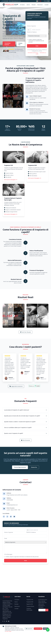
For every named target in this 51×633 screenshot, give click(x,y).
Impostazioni (29, 628)
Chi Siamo (22, 4)
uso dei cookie (8, 631)
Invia (37, 46)
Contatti (46, 4)
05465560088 (5, 1)
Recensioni (40, 4)
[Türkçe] (40, 1)
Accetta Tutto (38, 628)
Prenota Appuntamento (20, 467)
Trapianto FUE (29, 599)
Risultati (34, 4)
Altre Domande (26, 440)
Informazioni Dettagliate (10, 179)
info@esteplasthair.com (16, 1)
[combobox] (29, 29)
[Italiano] (37, 1)
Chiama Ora (20, 44)
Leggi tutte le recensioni (17, 386)
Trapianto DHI (29, 602)
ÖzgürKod (5, 618)
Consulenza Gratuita (7, 43)
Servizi (28, 4)
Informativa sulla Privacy (33, 52)
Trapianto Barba (30, 606)
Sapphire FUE (29, 604)
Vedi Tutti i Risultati (26, 332)
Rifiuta (46, 628)
